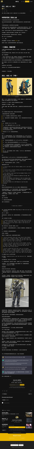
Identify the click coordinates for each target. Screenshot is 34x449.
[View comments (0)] (5, 11)
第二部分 (16, 40)
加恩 (4, 8)
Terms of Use (21, 429)
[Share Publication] (24, 1)
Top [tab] (2, 410)
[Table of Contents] (0, 224)
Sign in (31, 1)
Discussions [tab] (8, 410)
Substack (13, 447)
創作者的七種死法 (5, 412)
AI (4, 99)
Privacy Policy (23, 387)
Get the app (21, 445)
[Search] (22, 1)
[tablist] (5, 400)
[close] (25, 416)
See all (4, 430)
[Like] (3, 11)
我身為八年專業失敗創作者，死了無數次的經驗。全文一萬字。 (10, 413)
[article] (17, 414)
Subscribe (27, 1)
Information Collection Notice (16, 387)
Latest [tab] (5, 410)
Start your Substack (15, 445)
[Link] (0, 17)
